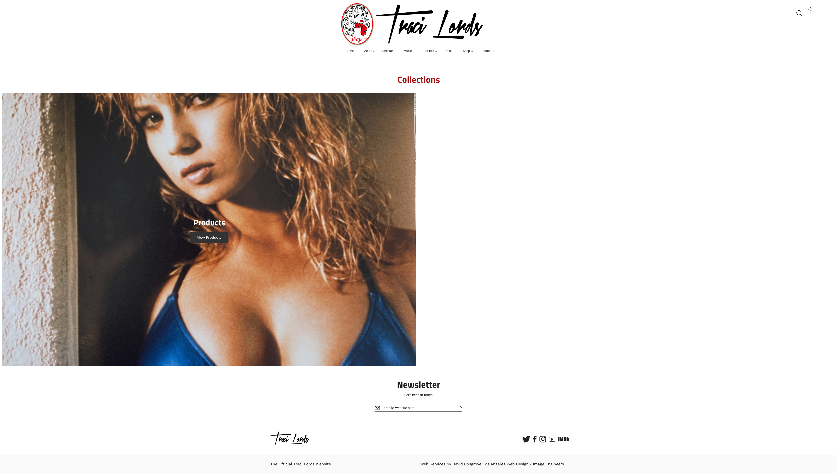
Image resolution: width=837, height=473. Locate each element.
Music (408, 51)
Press (448, 51)
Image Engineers (548, 464)
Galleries (428, 51)
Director (387, 51)
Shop (466, 51)
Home (349, 51)
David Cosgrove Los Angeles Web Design (490, 464)
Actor (368, 51)
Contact (486, 51)
